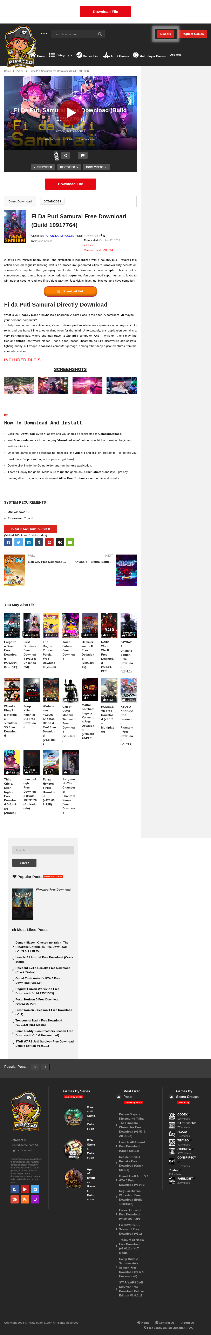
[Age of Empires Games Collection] (73, 1178)
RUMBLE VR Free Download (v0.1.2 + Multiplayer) (107, 719)
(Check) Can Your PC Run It (30, 528)
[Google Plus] (15, 1199)
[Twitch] (35, 1199)
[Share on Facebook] (8, 542)
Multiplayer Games (152, 56)
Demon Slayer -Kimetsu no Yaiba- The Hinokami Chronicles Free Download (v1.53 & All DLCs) (41, 947)
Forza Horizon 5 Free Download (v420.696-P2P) (49, 792)
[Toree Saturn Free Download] (70, 625)
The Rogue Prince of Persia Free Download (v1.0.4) (49, 654)
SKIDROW (184, 1149)
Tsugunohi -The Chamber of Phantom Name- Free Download (68, 795)
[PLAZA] (172, 1134)
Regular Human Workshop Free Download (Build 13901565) (37, 991)
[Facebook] (15, 1189)
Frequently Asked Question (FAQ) (170, 1327)
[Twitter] (35, 1189)
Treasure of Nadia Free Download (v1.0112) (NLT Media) (38, 1022)
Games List (90, 56)
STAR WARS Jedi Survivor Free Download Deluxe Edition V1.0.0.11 (44, 1043)
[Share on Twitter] (18, 542)
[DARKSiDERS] (172, 1125)
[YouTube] (25, 1189)
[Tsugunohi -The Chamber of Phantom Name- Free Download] (70, 762)
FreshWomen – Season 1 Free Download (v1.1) (43, 1012)
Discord (165, 33)
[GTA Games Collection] (73, 1149)
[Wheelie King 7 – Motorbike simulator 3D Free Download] (12, 690)
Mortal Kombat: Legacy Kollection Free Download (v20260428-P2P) (88, 721)
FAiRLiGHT (185, 1178)
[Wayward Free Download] (22, 904)
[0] (57, 158)
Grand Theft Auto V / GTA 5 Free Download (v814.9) (37, 980)
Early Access (75, 131)
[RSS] (25, 1199)
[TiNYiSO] (172, 1142)
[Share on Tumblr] (39, 542)
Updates (176, 54)
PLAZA (182, 1131)
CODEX (182, 1114)
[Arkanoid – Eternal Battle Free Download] (106, 570)
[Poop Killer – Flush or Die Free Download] (31, 690)
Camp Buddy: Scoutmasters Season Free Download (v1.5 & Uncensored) (44, 1033)
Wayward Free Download (53, 889)
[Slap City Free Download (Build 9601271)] (35, 570)
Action (60, 131)
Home (40, 56)
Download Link (73, 291)
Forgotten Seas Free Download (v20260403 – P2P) (10, 654)
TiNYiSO (183, 1140)
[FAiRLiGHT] (172, 1180)
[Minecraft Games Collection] (73, 1116)
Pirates (173, 1170)
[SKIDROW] (172, 1151)
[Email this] (70, 542)
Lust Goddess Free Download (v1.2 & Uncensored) (29, 654)
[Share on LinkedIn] (29, 542)
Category (62, 55)
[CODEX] (172, 1116)
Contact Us (166, 1322)
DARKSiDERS (186, 1123)
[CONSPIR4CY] (172, 1161)
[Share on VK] (60, 542)
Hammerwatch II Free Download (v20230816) (88, 654)
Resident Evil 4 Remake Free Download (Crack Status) (42, 970)
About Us (188, 1322)
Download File (105, 12)
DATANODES (52, 201)
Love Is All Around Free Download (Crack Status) (44, 959)
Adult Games (119, 56)
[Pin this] (49, 542)
